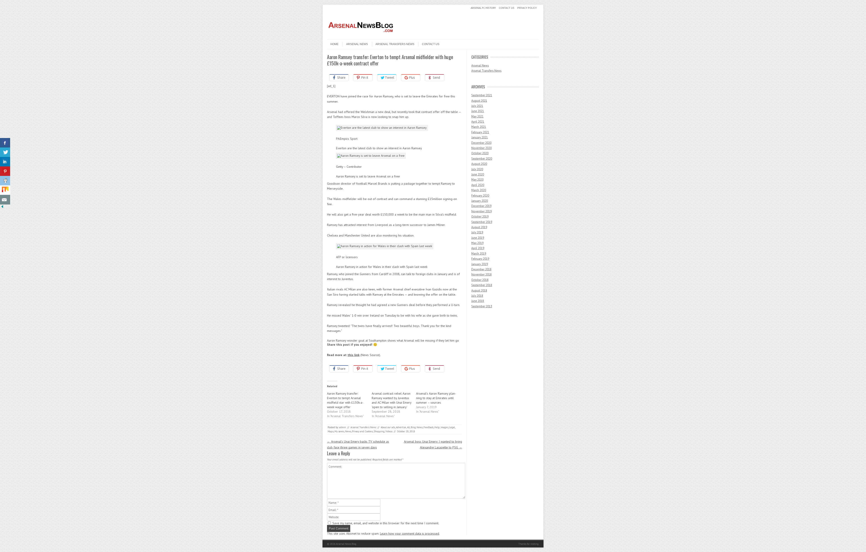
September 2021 (481, 95)
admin (342, 427)
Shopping (379, 431)
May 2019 (477, 243)
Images (444, 427)
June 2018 (477, 301)
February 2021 (480, 132)
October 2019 (479, 216)
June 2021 (477, 111)
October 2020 (479, 153)
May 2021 (477, 116)
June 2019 (477, 238)
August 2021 (479, 101)
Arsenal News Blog (346, 543)
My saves (339, 431)
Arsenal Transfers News (394, 44)
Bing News (417, 427)
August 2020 (479, 164)
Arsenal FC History (483, 7)
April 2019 (477, 248)
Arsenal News (357, 44)
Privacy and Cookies (362, 431)
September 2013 (481, 306)
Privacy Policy (527, 7)
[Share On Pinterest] (5, 171)
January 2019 (479, 264)
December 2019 (481, 206)
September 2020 (481, 159)
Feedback (428, 427)
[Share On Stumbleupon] (5, 190)
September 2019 (481, 222)
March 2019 (478, 253)
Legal (452, 427)
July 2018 (477, 296)
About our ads (388, 427)
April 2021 (477, 122)
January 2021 (479, 137)
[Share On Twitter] (5, 152)
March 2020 (478, 190)
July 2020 (477, 169)
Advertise (401, 427)
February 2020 (480, 196)
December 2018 (481, 269)
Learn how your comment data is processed (409, 533)
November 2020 (481, 148)
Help (437, 427)
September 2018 (481, 285)
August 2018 (479, 290)
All (408, 427)
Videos (388, 431)
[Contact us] (5, 200)
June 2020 (477, 174)
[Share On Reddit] (5, 181)
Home (334, 44)
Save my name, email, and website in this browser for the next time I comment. (385, 523)
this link (353, 355)
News (348, 431)
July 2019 (477, 232)
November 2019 (481, 211)
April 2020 (477, 185)
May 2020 (477, 180)
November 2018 (481, 274)
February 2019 (480, 259)
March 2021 (478, 127)
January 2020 (479, 201)
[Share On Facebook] (5, 143)
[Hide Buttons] (2, 208)
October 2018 (479, 280)
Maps (331, 431)
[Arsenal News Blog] (361, 36)
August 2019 (479, 227)
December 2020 (481, 143)
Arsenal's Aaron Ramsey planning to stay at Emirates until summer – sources (436, 398)
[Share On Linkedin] (5, 162)
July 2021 (477, 106)
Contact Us (506, 7)
